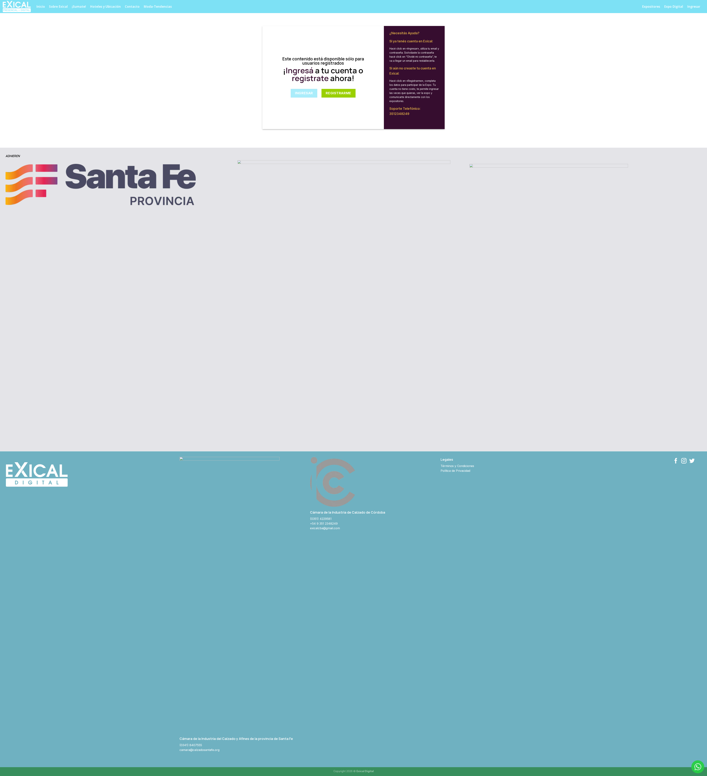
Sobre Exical (58, 6)
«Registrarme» (414, 80)
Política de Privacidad (455, 471)
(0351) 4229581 (321, 519)
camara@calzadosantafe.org (199, 750)
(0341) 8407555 (191, 745)
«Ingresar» (412, 48)
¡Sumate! (79, 6)
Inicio (40, 6)
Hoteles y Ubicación (105, 6)
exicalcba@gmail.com (325, 528)
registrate (310, 78)
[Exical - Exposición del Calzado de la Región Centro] (17, 6)
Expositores (651, 6)
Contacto (132, 6)
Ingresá (300, 70)
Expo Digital (673, 6)
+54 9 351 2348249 (324, 523)
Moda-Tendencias (158, 6)
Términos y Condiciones (457, 466)
